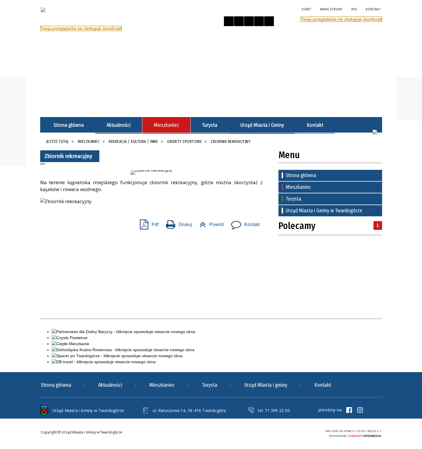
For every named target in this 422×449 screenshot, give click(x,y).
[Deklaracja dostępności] (249, 21)
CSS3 (291, 433)
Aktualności (110, 385)
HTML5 (283, 433)
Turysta (293, 199)
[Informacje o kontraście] (269, 21)
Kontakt (373, 9)
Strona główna (301, 175)
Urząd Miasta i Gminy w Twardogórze (324, 210)
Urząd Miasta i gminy (265, 385)
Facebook (349, 410)
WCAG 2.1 (309, 432)
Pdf (146, 223)
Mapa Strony (331, 9)
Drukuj (176, 223)
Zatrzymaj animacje (229, 21)
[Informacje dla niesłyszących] (259, 21)
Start (306, 9)
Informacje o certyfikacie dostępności (225, 433)
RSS (354, 9)
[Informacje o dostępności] (239, 21)
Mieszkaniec (298, 187)
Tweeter (360, 410)
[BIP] (375, 132)
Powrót (209, 223)
